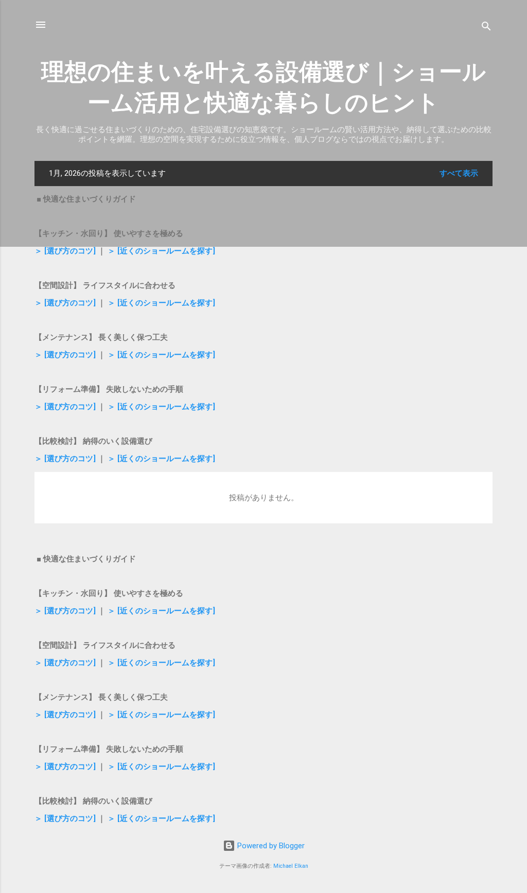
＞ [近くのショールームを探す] (161, 251)
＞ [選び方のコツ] (65, 251)
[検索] (486, 28)
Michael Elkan (290, 866)
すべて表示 (459, 173)
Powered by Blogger (270, 845)
